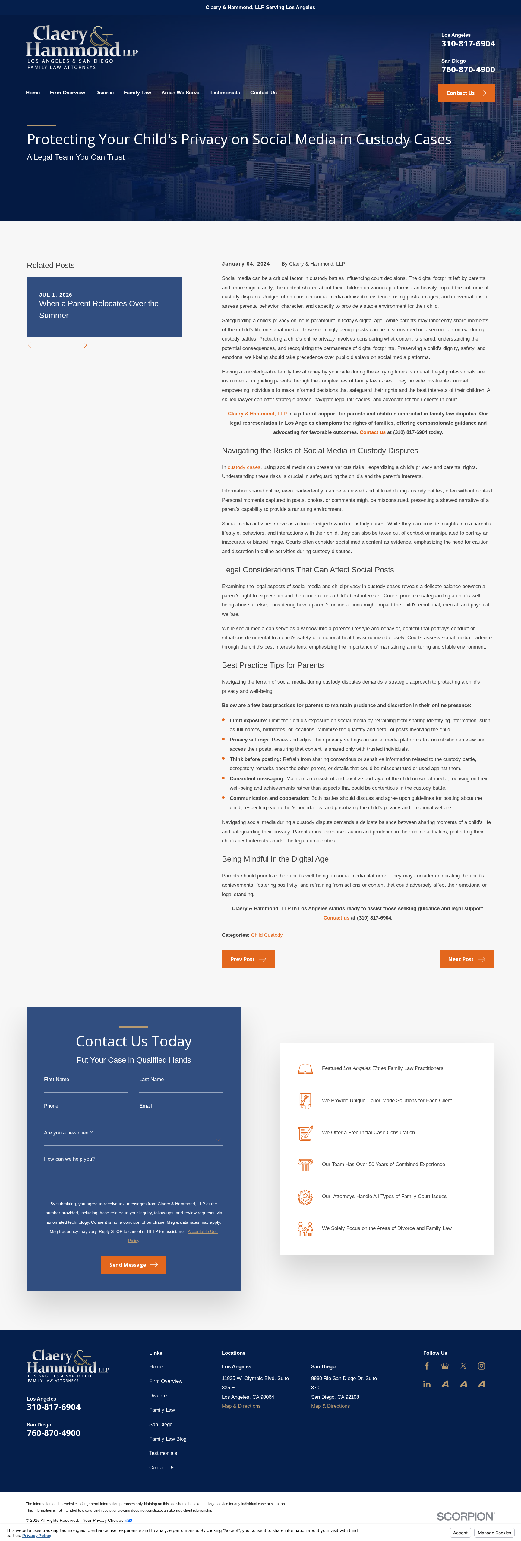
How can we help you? (69, 1159)
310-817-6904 (468, 43)
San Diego (160, 1424)
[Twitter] (463, 1366)
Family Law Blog (167, 1439)
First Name (56, 1079)
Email (145, 1106)
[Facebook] (427, 1366)
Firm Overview (165, 1381)
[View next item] (85, 345)
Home (156, 1367)
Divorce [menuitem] (104, 93)
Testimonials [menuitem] (225, 93)
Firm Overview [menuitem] (67, 93)
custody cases (244, 467)
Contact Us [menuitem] (263, 93)
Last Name (151, 1079)
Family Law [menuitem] (137, 93)
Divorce (158, 1395)
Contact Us (162, 1467)
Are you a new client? (68, 1132)
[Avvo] (445, 1384)
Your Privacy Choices (104, 1520)
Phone (51, 1106)
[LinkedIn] (427, 1384)
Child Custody (267, 935)
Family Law (162, 1410)
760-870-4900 (468, 69)
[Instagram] (481, 1366)
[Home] (82, 47)
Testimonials (163, 1453)
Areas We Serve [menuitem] (180, 93)
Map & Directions (241, 1406)
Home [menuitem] (33, 93)
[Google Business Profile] (445, 1366)
